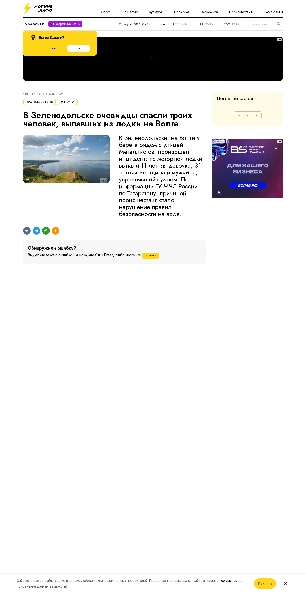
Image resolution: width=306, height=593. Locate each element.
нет (54, 48)
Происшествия (240, 12)
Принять (265, 583)
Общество (130, 12)
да (79, 48)
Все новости (247, 115)
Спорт (105, 12)
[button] (66, 176)
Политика (181, 12)
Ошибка (150, 255)
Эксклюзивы (273, 12)
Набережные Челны (66, 24)
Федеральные (34, 24)
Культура (156, 12)
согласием (229, 580)
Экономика (209, 12)
